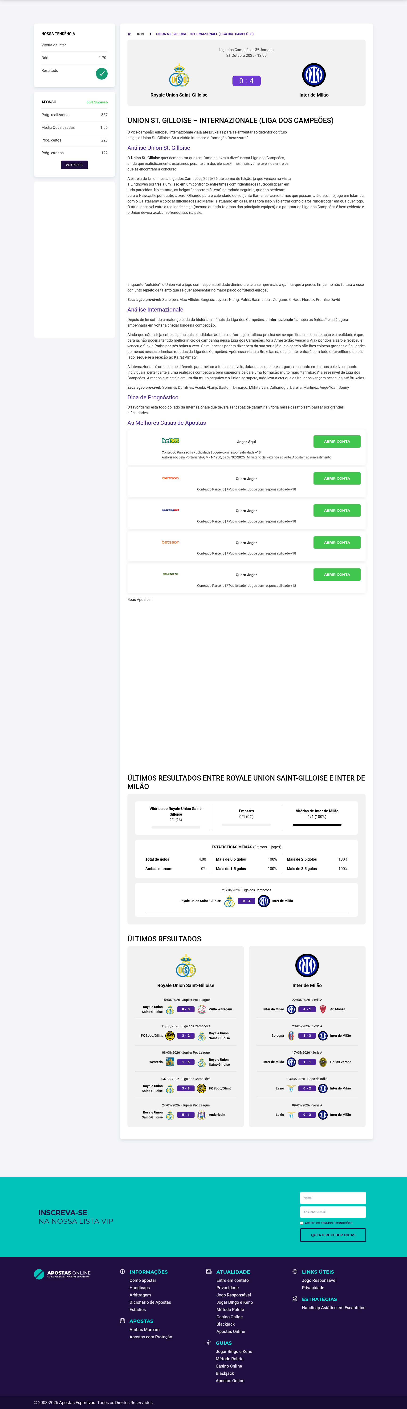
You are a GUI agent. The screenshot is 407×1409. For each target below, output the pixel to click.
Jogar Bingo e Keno (234, 1302)
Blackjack (225, 1324)
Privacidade (227, 1287)
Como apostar (143, 1280)
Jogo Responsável (233, 1294)
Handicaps (140, 1287)
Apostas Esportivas (77, 1402)
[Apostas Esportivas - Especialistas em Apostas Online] (74, 1274)
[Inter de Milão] (314, 75)
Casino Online (229, 1316)
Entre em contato (232, 1280)
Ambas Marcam (145, 1329)
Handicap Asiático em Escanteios (333, 1307)
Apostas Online (230, 1331)
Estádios (138, 1309)
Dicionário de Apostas (150, 1302)
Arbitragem (140, 1294)
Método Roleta (230, 1309)
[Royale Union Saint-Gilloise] (179, 75)
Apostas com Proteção (151, 1336)
